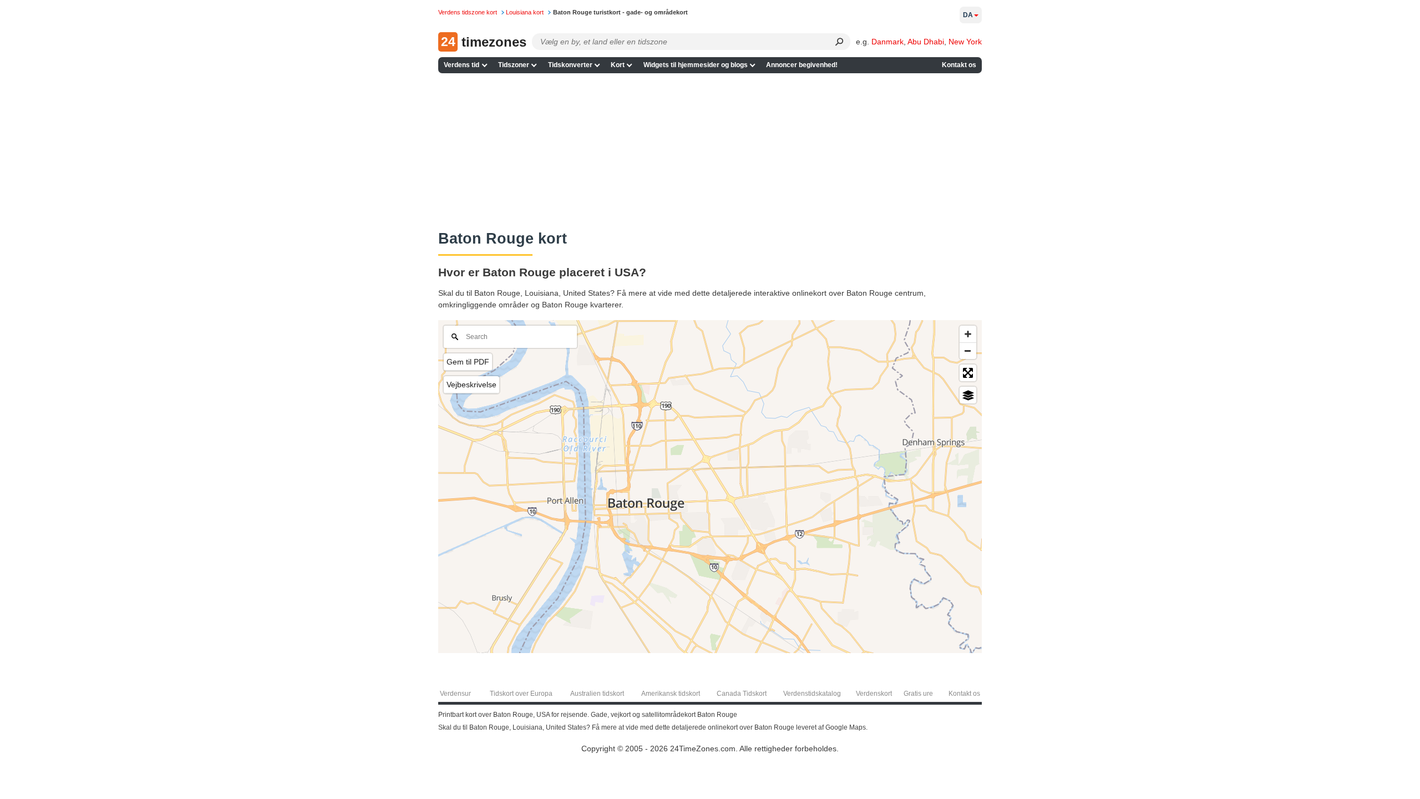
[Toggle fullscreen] (968, 373)
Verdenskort (874, 693)
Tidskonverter (570, 65)
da (968, 15)
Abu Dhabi (925, 41)
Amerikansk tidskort (670, 693)
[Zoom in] (968, 334)
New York (965, 41)
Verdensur (455, 693)
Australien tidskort (597, 693)
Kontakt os (959, 65)
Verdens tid (461, 65)
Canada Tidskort (742, 693)
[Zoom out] (968, 350)
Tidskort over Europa (521, 693)
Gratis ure (918, 693)
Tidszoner (513, 65)
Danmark (887, 41)
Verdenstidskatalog (812, 693)
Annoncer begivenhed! (802, 65)
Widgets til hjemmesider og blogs (695, 65)
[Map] (710, 486)
